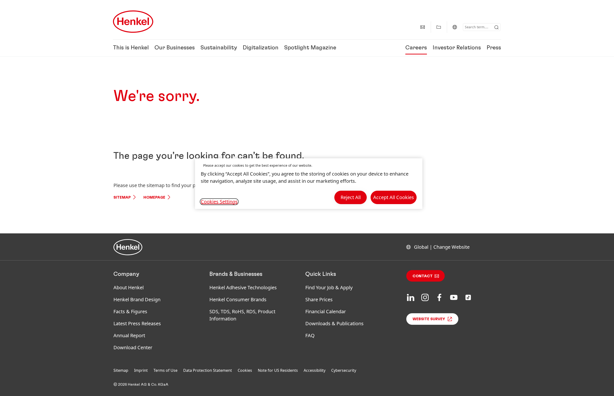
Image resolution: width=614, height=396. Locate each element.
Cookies (245, 370)
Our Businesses (174, 48)
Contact (423, 276)
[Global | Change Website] (454, 27)
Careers (416, 48)
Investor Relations (457, 48)
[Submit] (496, 27)
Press (494, 48)
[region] (308, 183)
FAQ (310, 335)
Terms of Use (165, 370)
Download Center (132, 347)
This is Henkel (131, 48)
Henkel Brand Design (136, 299)
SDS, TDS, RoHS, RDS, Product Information (242, 315)
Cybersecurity (343, 370)
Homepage (154, 197)
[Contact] (422, 27)
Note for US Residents (278, 370)
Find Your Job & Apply (329, 287)
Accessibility (314, 370)
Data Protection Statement (207, 370)
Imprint (141, 370)
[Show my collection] (438, 27)
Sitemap (122, 197)
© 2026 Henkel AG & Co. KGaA (140, 384)
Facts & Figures (130, 311)
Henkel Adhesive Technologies (243, 287)
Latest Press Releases (137, 323)
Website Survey (429, 319)
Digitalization (260, 48)
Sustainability (219, 48)
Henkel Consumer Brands (237, 299)
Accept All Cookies (393, 197)
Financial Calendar (325, 311)
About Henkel (128, 287)
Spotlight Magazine (310, 48)
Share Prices (319, 299)
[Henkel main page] (133, 22)
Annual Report (129, 335)
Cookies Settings (219, 201)
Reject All (351, 197)
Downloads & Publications (334, 323)
